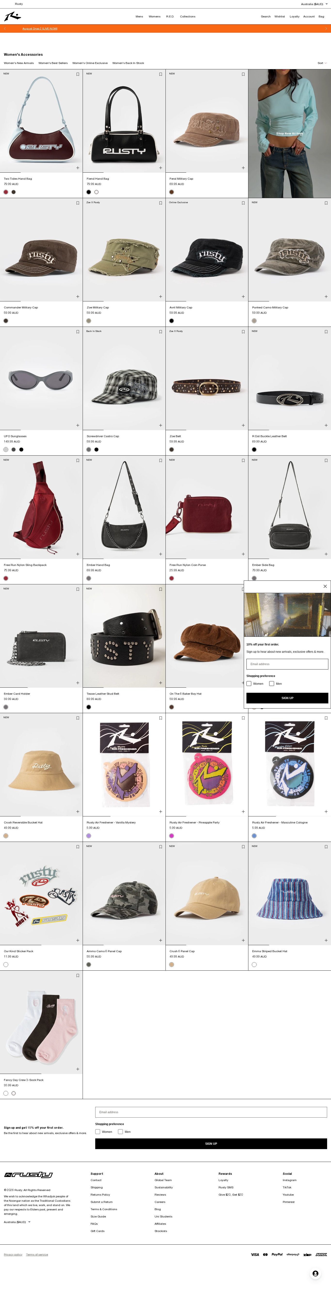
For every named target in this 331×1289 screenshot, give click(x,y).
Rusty (19, 4)
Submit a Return (102, 1202)
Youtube (288, 1194)
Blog (158, 1209)
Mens (139, 16)
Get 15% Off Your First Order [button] (166, 28)
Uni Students (163, 1216)
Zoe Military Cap (98, 307)
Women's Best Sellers (53, 63)
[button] (78, 74)
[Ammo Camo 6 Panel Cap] (124, 893)
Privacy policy (13, 1254)
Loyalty (223, 1180)
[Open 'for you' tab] (315, 1273)
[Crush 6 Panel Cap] (207, 893)
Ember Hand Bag (98, 565)
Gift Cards (97, 1231)
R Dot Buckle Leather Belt (269, 436)
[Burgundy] (6, 192)
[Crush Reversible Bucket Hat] (41, 764)
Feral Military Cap (181, 178)
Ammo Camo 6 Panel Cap (104, 951)
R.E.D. (170, 16)
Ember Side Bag (263, 565)
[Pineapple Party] (171, 836)
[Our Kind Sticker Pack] (41, 893)
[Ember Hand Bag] (124, 507)
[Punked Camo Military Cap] (289, 249)
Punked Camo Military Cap (270, 307)
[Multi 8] (6, 965)
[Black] (89, 192)
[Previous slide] (5, 28)
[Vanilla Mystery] (89, 836)
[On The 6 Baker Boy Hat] (207, 636)
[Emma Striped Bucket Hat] (289, 893)
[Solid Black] (96, 449)
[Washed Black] (171, 321)
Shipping (97, 1187)
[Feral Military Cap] (207, 121)
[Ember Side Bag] (289, 507)
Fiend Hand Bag (98, 178)
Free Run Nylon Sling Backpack (25, 565)
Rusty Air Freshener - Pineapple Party (195, 822)
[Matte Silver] (6, 449)
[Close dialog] (325, 586)
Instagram (290, 1180)
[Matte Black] (14, 449)
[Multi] (254, 965)
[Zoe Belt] (207, 378)
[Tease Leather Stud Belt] (124, 636)
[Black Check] (89, 449)
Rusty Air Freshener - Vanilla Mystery (111, 822)
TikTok (287, 1187)
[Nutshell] (171, 707)
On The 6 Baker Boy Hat (186, 693)
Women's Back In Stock (128, 63)
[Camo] (254, 321)
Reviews (160, 1194)
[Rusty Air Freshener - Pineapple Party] (207, 764)
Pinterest (289, 1202)
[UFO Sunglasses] (41, 378)
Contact (96, 1180)
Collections (187, 16)
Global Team (163, 1180)
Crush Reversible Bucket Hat (23, 822)
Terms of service (37, 1254)
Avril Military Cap (181, 307)
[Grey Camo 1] (89, 965)
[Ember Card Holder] (41, 636)
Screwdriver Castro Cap (103, 436)
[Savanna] (89, 321)
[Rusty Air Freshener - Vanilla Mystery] (124, 764)
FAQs (94, 1223)
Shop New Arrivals (289, 133)
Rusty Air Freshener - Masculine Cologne (279, 822)
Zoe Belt (175, 436)
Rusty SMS (226, 1187)
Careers (160, 1202)
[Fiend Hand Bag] (124, 121)
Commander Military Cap (21, 307)
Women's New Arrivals (19, 63)
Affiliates (160, 1223)
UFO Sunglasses (15, 436)
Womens (154, 16)
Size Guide (98, 1216)
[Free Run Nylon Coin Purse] (207, 507)
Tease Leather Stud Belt (103, 693)
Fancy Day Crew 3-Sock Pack (23, 1080)
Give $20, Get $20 (231, 1194)
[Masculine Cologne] (254, 836)
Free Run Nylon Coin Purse (188, 565)
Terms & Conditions (104, 1209)
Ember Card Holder (17, 693)
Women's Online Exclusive (90, 63)
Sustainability (164, 1187)
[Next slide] (326, 28)
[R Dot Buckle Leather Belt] (289, 378)
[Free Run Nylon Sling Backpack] (41, 507)
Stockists (161, 1231)
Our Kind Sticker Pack (18, 951)
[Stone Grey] (89, 578)
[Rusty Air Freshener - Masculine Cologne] (289, 764)
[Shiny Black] (21, 449)
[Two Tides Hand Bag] (41, 121)
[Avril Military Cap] (207, 249)
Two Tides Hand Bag (18, 178)
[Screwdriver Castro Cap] (124, 378)
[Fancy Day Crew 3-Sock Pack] (41, 1022)
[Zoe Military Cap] (124, 249)
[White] (96, 192)
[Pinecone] (171, 192)
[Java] (14, 192)
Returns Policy (100, 1194)
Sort (320, 63)
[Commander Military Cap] (41, 249)
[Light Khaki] (6, 836)
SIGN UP (211, 1143)
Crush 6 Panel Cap (182, 951)
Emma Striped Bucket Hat (269, 951)
